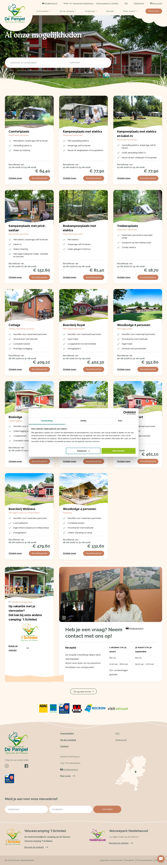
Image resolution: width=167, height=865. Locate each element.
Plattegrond (139, 3)
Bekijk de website (13, 648)
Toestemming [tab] (47, 421)
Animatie (110, 11)
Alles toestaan (118, 451)
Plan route (65, 776)
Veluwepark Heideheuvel (83, 3)
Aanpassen (82, 451)
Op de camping (67, 11)
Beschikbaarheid (39, 178)
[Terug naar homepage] (15, 13)
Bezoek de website (119, 843)
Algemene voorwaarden (111, 860)
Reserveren (153, 11)
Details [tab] (84, 421)
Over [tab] (120, 421)
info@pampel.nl (50, 3)
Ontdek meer (15, 178)
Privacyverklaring (144, 860)
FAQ (126, 3)
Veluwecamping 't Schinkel (107, 3)
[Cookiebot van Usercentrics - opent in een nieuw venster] (125, 413)
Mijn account (157, 3)
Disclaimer (129, 860)
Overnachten (42, 11)
